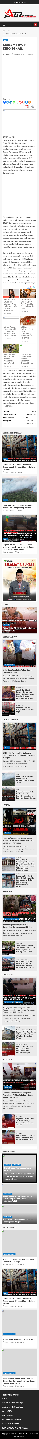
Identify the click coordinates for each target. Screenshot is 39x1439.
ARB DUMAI (20, 1264)
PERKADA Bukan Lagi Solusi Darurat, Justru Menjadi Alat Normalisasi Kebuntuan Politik (18, 1198)
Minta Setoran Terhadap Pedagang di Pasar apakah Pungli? (18, 1221)
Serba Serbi (16, 1164)
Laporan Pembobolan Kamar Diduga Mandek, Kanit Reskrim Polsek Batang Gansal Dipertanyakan (18, 840)
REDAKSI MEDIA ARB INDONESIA (15, 1428)
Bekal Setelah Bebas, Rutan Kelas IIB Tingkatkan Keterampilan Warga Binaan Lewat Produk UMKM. (19, 1381)
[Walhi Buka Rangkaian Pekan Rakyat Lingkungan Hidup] (19, 653)
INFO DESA (19, 1002)
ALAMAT (5, 1398)
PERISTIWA (14, 919)
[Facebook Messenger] (26, 102)
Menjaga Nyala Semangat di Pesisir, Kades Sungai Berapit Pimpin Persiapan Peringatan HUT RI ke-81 (19, 1010)
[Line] (17, 102)
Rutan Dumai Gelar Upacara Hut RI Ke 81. (19, 1339)
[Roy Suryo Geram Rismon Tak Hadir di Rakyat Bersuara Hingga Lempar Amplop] (8, 1121)
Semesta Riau (9, 664)
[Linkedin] (10, 102)
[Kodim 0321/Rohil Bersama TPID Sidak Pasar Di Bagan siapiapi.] (19, 1243)
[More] (29, 102)
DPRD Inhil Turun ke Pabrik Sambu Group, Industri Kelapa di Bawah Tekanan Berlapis (19, 467)
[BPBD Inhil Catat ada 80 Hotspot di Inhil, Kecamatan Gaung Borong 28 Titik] (19, 489)
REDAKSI (8, 54)
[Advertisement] (19, 78)
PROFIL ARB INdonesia (11, 1424)
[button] (4, 24)
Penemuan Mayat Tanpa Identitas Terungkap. (9, 416)
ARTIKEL (6, 619)
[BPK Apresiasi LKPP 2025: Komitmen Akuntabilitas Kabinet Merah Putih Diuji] (8, 1137)
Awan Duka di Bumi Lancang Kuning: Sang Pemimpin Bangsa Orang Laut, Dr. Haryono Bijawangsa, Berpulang (25, 694)
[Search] (32, 25)
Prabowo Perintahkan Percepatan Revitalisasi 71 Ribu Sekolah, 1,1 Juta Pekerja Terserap (18, 1095)
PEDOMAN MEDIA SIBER (11, 1419)
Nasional (8, 1087)
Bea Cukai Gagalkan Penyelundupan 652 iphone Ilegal (25, 710)
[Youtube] (20, 102)
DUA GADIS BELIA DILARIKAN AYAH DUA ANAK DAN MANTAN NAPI (29, 418)
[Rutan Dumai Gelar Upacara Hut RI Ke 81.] (19, 1323)
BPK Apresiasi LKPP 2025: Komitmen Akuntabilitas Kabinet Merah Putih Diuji (25, 1137)
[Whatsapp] (14, 102)
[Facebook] (4, 102)
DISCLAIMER (7, 1411)
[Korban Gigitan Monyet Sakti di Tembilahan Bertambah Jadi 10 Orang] (19, 908)
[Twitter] (7, 102)
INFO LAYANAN (7, 1415)
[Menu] (4, 24)
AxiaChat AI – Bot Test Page (12, 1403)
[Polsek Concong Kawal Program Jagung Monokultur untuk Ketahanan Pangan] (8, 1049)
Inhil (5, 40)
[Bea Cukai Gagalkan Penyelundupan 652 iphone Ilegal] (8, 709)
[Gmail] (23, 102)
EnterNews (34, 1433)
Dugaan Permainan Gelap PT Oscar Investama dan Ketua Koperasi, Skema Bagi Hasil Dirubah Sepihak (18, 547)
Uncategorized (9, 1254)
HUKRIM (7, 832)
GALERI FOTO (9, 1002)
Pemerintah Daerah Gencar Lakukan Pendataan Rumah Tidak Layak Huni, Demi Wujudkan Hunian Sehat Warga (26, 1034)
